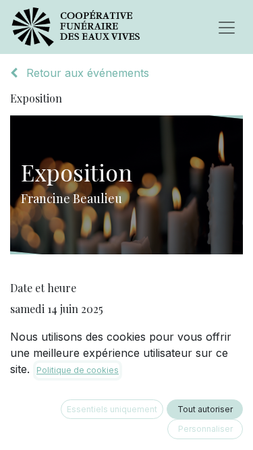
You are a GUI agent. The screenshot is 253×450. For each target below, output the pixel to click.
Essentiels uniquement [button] (112, 409)
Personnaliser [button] (205, 429)
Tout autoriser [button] (205, 409)
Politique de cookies (77, 370)
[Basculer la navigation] (226, 27)
